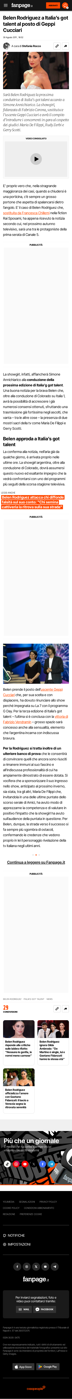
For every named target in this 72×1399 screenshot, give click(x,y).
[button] (65, 46)
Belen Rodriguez (12, 999)
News (50, 999)
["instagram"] (16, 1164)
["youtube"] (25, 1164)
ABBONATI (53, 5)
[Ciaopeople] (36, 1388)
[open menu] (4, 5)
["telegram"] (51, 1164)
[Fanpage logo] (22, 5)
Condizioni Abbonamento (39, 1207)
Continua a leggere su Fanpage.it (36, 862)
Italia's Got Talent (34, 999)
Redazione (9, 1214)
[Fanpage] (36, 1280)
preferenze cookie (31, 1214)
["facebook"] (42, 1164)
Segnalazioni (27, 1201)
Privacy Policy (48, 1201)
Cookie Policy (11, 1207)
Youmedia (8, 1201)
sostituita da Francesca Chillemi (26, 213)
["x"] (33, 1164)
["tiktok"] (7, 1164)
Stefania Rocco (31, 46)
